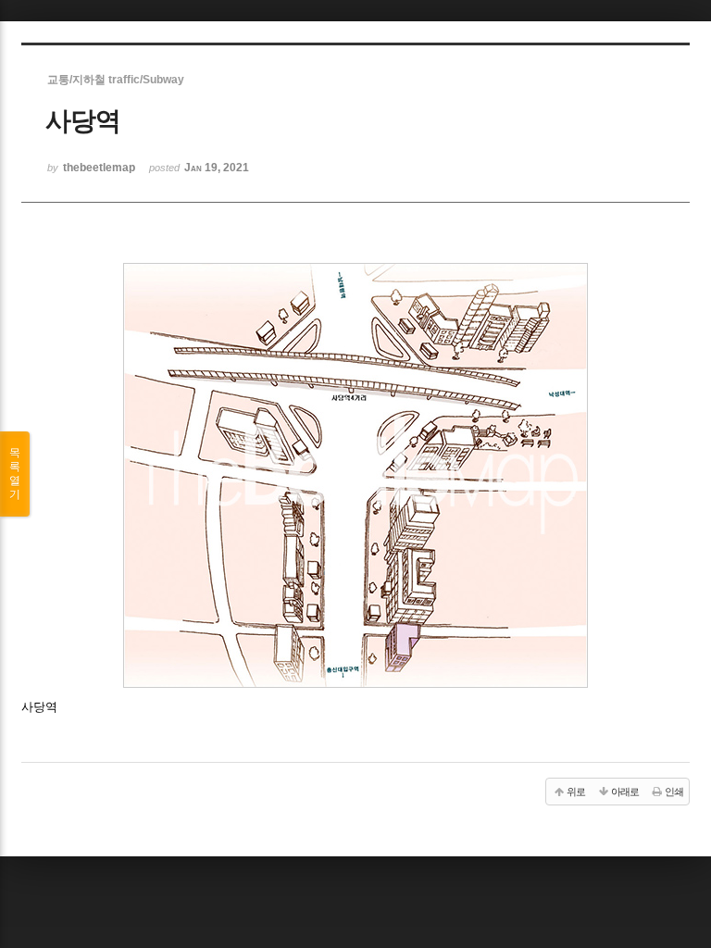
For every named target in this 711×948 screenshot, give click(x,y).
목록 (14, 473)
